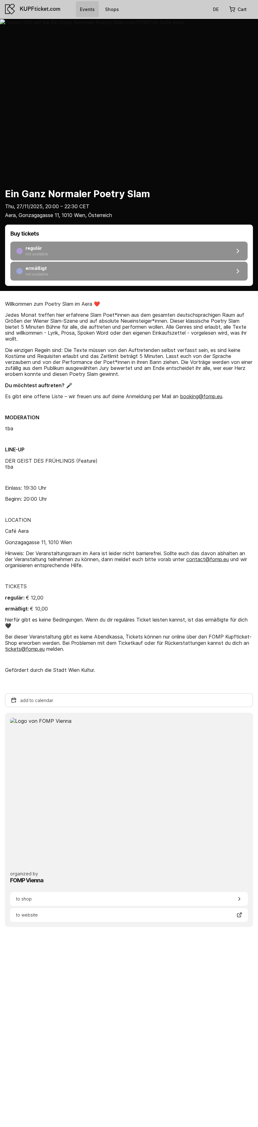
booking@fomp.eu (201, 396)
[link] (87, 9)
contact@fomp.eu (207, 559)
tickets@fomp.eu (25, 649)
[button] (129, 700)
